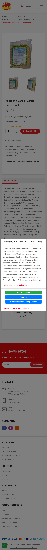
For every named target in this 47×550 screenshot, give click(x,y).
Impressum (27, 308)
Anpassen (23, 297)
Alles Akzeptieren (23, 292)
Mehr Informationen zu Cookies (15, 285)
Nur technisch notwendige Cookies (23, 302)
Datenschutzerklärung (12, 308)
